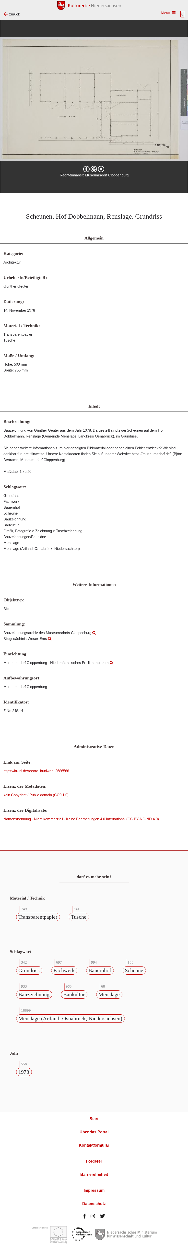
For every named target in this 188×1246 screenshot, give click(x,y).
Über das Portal (94, 1132)
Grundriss (29, 970)
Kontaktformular (94, 1145)
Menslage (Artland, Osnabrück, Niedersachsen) (70, 1018)
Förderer (94, 1161)
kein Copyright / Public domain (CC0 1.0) (36, 795)
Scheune (134, 970)
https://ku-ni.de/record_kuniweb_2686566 (36, 771)
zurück (14, 14)
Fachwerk (64, 970)
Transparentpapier (37, 917)
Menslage (109, 994)
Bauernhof (99, 970)
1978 (23, 1072)
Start (94, 1119)
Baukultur (74, 994)
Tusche (78, 917)
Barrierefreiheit (94, 1174)
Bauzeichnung (33, 994)
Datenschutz (94, 1204)
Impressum (94, 1190)
